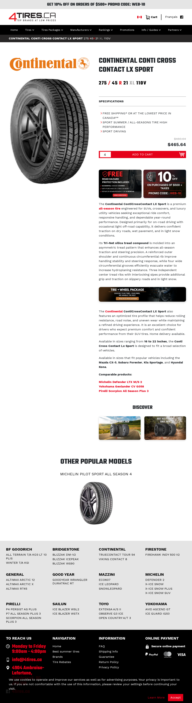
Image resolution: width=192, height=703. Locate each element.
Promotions (127, 29)
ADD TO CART (142, 154)
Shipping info (108, 651)
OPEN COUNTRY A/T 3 (115, 618)
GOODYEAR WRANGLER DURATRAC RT (69, 581)
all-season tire (109, 208)
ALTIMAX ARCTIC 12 (20, 580)
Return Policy (109, 662)
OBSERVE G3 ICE (111, 613)
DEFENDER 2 (154, 580)
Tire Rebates (61, 662)
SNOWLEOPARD (110, 588)
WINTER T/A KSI (17, 562)
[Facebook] (180, 17)
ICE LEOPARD (109, 584)
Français (171, 17)
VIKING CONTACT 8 (113, 559)
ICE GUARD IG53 (157, 613)
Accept (175, 697)
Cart (154, 17)
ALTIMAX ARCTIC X (20, 584)
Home (14, 29)
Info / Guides (150, 29)
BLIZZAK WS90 (63, 563)
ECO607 (104, 580)
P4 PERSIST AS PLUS (21, 609)
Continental (114, 311)
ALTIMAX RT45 (16, 588)
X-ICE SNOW (154, 584)
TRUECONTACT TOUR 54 (117, 554)
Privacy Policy (109, 667)
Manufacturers (79, 29)
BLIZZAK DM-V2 (64, 554)
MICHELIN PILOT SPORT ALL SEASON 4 (96, 474)
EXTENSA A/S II (110, 609)
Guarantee (106, 657)
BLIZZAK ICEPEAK (65, 559)
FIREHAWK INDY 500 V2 (162, 554)
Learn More (156, 697)
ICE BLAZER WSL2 (65, 609)
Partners (173, 29)
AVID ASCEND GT (157, 609)
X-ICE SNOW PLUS (158, 588)
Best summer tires (65, 651)
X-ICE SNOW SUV (157, 593)
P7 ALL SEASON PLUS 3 (23, 613)
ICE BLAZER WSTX (65, 613)
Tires (28, 29)
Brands (57, 657)
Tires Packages (50, 29)
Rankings (104, 29)
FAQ (102, 646)
